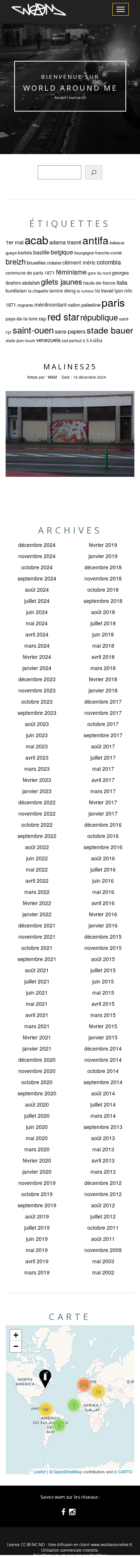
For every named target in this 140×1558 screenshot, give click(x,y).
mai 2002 (103, 1272)
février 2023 (37, 779)
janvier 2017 (103, 813)
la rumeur (85, 291)
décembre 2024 (37, 544)
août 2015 (103, 959)
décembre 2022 (37, 802)
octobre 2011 (103, 1227)
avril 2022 (37, 880)
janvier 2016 (103, 925)
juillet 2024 (37, 600)
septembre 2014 (103, 1082)
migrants (25, 305)
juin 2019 (37, 1238)
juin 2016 (103, 880)
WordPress (98, 1555)
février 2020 (37, 1160)
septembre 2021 (37, 959)
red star (63, 316)
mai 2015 (103, 992)
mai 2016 (103, 891)
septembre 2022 (37, 835)
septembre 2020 (37, 1093)
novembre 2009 (103, 1250)
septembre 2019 (37, 1205)
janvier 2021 (37, 1048)
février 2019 (103, 544)
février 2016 (103, 914)
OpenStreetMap (67, 1471)
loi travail (104, 290)
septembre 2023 (37, 712)
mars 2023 (37, 768)
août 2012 (103, 1205)
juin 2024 (37, 612)
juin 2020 (37, 1126)
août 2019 (37, 1216)
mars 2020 (37, 1149)
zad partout (72, 340)
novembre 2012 (103, 1194)
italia (121, 282)
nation (74, 304)
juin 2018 (103, 634)
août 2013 (103, 1138)
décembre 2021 (37, 925)
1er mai (15, 242)
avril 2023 (37, 757)
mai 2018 (103, 645)
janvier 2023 (37, 791)
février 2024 (37, 656)
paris (113, 302)
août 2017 (103, 746)
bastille (41, 252)
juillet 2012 (103, 1216)
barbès (25, 252)
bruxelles (36, 262)
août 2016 (103, 858)
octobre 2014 (103, 1070)
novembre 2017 (103, 712)
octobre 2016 (103, 835)
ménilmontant (50, 304)
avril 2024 (37, 634)
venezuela (48, 340)
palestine (90, 304)
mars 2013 (103, 1171)
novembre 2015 (103, 947)
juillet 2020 (37, 1115)
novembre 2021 (37, 936)
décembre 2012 (103, 1182)
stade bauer (110, 329)
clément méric (79, 262)
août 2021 (37, 970)
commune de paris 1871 (30, 272)
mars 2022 (37, 891)
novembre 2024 (37, 556)
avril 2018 (103, 656)
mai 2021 (37, 1003)
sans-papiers (70, 331)
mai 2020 (37, 1138)
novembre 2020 (37, 1070)
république (99, 317)
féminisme (71, 271)
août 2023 (37, 724)
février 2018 (103, 679)
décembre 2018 (103, 567)
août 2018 (103, 612)
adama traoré (65, 242)
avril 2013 (103, 1160)
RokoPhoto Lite (46, 1555)
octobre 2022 (37, 824)
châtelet (54, 263)
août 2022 (37, 847)
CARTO (125, 1471)
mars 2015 (103, 1015)
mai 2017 (103, 768)
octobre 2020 (37, 1082)
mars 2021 (37, 1026)
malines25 (70, 367)
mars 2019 (37, 1272)
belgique (62, 252)
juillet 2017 (103, 757)
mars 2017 (103, 791)
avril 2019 (37, 1261)
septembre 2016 (103, 847)
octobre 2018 (103, 589)
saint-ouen (33, 329)
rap (42, 318)
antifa (96, 239)
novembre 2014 (103, 1059)
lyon (119, 290)
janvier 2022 (37, 914)
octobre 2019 (37, 1194)
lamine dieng (62, 290)
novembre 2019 (37, 1182)
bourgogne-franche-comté (98, 253)
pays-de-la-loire (22, 318)
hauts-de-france (99, 282)
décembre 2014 (103, 1048)
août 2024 (37, 589)
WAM (52, 377)
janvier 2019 (103, 556)
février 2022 (37, 903)
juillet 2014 (103, 1104)
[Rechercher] (93, 172)
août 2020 (37, 1104)
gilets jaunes (61, 281)
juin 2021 (37, 992)
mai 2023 (37, 746)
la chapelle (38, 291)
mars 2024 (37, 645)
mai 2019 (37, 1250)
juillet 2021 (37, 981)
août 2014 (103, 1093)
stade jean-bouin (20, 340)
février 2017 (103, 802)
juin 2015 (103, 981)
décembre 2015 (103, 936)
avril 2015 (103, 1003)
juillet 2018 (103, 623)
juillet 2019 (37, 1227)
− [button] (15, 1346)
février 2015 (103, 1026)
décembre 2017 (103, 701)
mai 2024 (37, 623)
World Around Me (70, 88)
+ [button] (15, 1335)
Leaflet (40, 1471)
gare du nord (99, 273)
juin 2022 (37, 858)
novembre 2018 (103, 578)
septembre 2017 (103, 735)
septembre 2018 (103, 600)
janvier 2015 (103, 1037)
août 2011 (103, 1238)
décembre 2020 (37, 1059)
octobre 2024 (37, 567)
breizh (16, 261)
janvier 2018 (103, 690)
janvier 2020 (37, 1171)
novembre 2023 (37, 690)
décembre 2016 (103, 824)
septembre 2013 (103, 1126)
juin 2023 (37, 735)
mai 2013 (103, 1149)
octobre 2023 (37, 701)
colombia (109, 261)
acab (36, 239)
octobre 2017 (103, 724)
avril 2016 (103, 903)
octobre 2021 (37, 947)
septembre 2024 (37, 578)
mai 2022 (37, 869)
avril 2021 (37, 1015)
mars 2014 (103, 1115)
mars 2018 (103, 668)
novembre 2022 (37, 813)
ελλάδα (93, 340)
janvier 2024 (37, 668)
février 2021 (37, 1037)
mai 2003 (103, 1261)
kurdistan (16, 290)
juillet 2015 (103, 970)
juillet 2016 (103, 869)
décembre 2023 (37, 679)
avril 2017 (103, 779)
